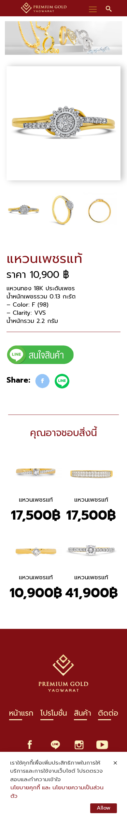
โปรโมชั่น (53, 715)
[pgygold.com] (44, 8)
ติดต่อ (108, 715)
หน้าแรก (21, 715)
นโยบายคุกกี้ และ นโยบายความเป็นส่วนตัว (57, 791)
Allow (103, 808)
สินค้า (82, 715)
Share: (18, 380)
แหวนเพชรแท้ (36, 499)
